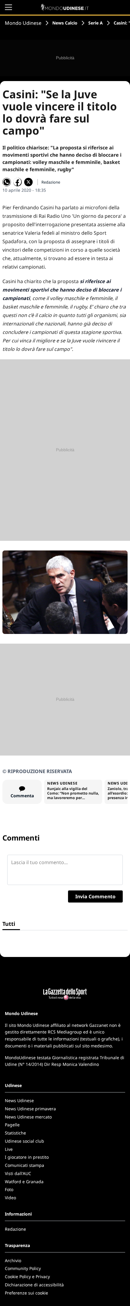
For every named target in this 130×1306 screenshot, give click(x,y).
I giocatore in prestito (27, 1157)
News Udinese (19, 1100)
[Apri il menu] (8, 7)
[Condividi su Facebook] (17, 182)
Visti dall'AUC (18, 1173)
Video (10, 1197)
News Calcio (64, 23)
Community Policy (23, 1268)
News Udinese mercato (28, 1117)
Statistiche (15, 1133)
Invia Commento (95, 896)
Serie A (95, 23)
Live (9, 1149)
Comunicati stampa (24, 1165)
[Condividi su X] (28, 182)
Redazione (15, 1229)
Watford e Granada (24, 1181)
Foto (9, 1189)
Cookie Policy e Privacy (27, 1276)
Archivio (13, 1260)
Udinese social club (24, 1141)
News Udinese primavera (30, 1109)
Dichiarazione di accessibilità (34, 1285)
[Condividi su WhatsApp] (6, 182)
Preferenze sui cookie (26, 1293)
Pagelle (12, 1125)
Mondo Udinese (23, 23)
